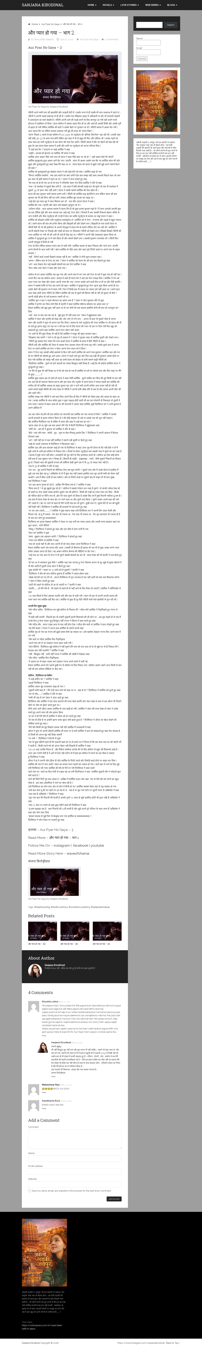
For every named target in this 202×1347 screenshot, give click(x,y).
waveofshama (78, 853)
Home (91, 5)
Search (170, 25)
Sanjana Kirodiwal (42, 5)
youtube (97, 845)
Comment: (33, 1127)
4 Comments (111, 39)
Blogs (171, 5)
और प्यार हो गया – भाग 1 (64, 838)
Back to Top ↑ (173, 1343)
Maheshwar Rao (51, 1084)
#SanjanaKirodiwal (100, 907)
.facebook (80, 845)
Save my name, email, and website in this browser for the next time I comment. (71, 1190)
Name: (31, 1153)
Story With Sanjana (43, 39)
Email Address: (35, 1166)
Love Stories (129, 5)
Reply (44, 1036)
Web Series (152, 5)
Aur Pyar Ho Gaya (50, 24)
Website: (32, 1179)
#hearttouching (42, 907)
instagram (62, 845)
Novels (107, 5)
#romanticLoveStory (79, 907)
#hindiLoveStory (59, 907)
